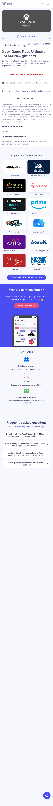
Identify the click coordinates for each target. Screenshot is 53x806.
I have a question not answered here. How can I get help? (25, 464)
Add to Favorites (28, 36)
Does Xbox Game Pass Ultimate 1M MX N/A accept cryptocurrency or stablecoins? (25, 435)
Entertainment (15, 45)
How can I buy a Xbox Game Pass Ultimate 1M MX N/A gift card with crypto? (25, 444)
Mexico (5, 45)
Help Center (26, 427)
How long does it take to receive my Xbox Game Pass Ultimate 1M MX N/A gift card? (25, 454)
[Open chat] (47, 795)
